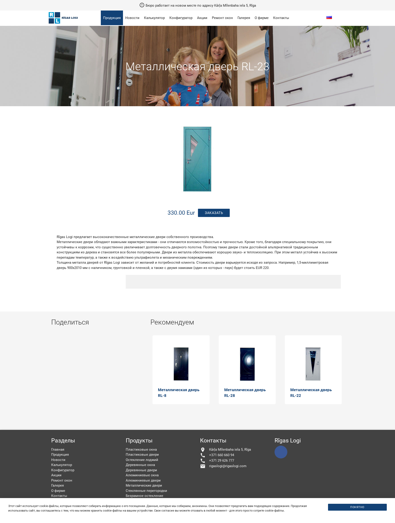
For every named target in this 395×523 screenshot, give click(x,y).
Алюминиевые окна (142, 475)
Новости (132, 18)
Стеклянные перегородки (146, 491)
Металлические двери (144, 485)
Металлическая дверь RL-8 (178, 393)
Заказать (214, 213)
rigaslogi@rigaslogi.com (223, 466)
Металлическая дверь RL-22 (311, 393)
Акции (202, 18)
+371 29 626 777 (217, 460)
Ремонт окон (222, 18)
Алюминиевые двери (143, 480)
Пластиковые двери (142, 455)
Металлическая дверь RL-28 (245, 393)
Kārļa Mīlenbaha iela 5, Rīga (225, 450)
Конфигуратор (180, 18)
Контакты (281, 18)
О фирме (262, 18)
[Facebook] (281, 452)
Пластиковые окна (141, 449)
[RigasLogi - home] (64, 24)
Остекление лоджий (142, 460)
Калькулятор (154, 18)
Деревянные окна (140, 465)
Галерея (244, 18)
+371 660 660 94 (217, 455)
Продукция (112, 18)
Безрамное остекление (144, 496)
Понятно (357, 507)
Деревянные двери (141, 470)
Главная (57, 449)
